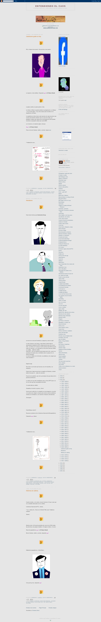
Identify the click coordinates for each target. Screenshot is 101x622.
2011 (61, 463)
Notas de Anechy (62, 324)
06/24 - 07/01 (64, 420)
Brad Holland (61, 202)
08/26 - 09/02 (64, 404)
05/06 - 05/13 (64, 431)
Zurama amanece (62, 367)
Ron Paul (32, 484)
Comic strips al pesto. (63, 218)
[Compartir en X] (29, 190)
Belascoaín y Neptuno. (63, 195)
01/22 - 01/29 (64, 454)
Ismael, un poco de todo (64, 277)
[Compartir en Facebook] (31, 190)
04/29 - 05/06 (64, 433)
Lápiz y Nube (61, 308)
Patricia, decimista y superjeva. (65, 330)
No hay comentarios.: (48, 188)
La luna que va (62, 288)
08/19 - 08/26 (64, 406)
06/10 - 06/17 (64, 423)
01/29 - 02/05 (64, 447)
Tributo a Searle (62, 357)
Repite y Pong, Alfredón (64, 341)
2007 (61, 470)
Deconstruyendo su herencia (65, 232)
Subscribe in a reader (63, 150)
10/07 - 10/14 (64, 394)
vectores (37, 484)
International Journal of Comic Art (66, 273)
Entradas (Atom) (35, 610)
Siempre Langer (62, 347)
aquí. (66, 100)
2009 (61, 467)
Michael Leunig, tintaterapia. (65, 315)
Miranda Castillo (62, 317)
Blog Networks (65, 132)
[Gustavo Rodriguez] (63, 64)
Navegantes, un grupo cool (64, 322)
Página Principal (42, 607)
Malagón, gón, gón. (63, 310)
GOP (45, 483)
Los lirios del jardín (63, 305)
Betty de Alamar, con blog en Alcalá (66, 197)
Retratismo (29, 200)
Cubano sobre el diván (63, 223)
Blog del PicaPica (62, 198)
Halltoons (61, 260)
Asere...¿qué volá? (63, 192)
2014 (61, 375)
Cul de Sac (61, 225)
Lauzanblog (61, 298)
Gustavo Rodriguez (62, 36)
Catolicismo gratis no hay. (33, 36)
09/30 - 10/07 (64, 396)
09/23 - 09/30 (64, 398)
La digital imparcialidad (63, 283)
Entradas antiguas (52, 607)
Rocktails (61, 342)
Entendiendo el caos (50, 6)
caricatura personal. (38, 482)
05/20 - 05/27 (64, 429)
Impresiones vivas (62, 267)
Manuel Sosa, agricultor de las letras (66, 312)
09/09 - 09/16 (64, 402)
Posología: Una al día (63, 337)
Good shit (61, 259)
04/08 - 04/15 (64, 435)
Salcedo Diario (62, 346)
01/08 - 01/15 (64, 458)
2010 (61, 465)
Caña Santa (61, 213)
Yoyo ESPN (61, 364)
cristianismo (36, 483)
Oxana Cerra (61, 329)
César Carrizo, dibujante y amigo (66, 227)
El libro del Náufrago (63, 109)
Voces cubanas (62, 362)
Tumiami (60, 359)
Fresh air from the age (63, 255)
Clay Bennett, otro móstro (64, 216)
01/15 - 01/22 (64, 456)
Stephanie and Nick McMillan (65, 349)
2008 (61, 468)
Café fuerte (61, 203)
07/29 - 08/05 (64, 412)
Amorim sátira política (63, 187)
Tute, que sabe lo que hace (64, 361)
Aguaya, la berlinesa (63, 178)
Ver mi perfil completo (64, 167)
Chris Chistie (29, 483)
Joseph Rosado (62, 282)
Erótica (60, 250)
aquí (50, 130)
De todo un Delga (62, 230)
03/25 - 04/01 (64, 439)
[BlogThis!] (28, 190)
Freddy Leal (61, 254)
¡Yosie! (60, 369)
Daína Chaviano (62, 228)
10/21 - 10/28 (64, 393)
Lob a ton (61, 303)
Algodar (60, 183)
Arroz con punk (62, 190)
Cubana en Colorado (63, 221)
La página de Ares (62, 290)
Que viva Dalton (62, 339)
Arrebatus (61, 188)
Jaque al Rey (61, 278)
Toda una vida (62, 354)
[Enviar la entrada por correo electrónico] (55, 188)
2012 (61, 379)
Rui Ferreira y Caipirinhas (64, 344)
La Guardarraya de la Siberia (65, 285)
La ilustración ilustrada (63, 287)
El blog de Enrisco (62, 242)
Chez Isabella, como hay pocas (65, 215)
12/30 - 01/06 (64, 381)
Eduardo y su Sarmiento (64, 235)
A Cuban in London (63, 175)
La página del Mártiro (63, 292)
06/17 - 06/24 (64, 421)
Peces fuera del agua (63, 332)
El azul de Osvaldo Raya (64, 238)
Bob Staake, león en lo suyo (65, 200)
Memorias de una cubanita (64, 314)
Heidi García (61, 262)
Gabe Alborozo (62, 257)
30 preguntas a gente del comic (65, 173)
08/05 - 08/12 (64, 410)
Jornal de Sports (62, 280)
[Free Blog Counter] (50, 620)
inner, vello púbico (62, 268)
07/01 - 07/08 (64, 418)
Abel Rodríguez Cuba (63, 176)
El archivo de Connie (63, 237)
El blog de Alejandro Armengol (65, 240)
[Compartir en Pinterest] (32, 190)
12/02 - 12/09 (64, 387)
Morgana (60, 319)
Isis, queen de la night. (63, 275)
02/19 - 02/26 (64, 445)
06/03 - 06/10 (64, 425)
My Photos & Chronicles (64, 320)
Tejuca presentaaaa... (63, 352)
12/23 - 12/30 (64, 383)
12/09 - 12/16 (64, 385)
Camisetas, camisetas (63, 208)
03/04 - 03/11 (64, 443)
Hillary (48, 483)
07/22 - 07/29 (64, 414)
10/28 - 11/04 (64, 391)
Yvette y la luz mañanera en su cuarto (67, 366)
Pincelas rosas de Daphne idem (65, 335)
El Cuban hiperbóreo (63, 245)
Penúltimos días (62, 334)
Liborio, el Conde (62, 300)
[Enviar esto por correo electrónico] (27, 190)
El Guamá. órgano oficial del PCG (66, 248)
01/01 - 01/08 (64, 460)
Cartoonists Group (49, 482)
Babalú (60, 193)
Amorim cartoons (62, 185)
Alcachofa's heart (62, 180)
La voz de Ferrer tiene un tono (65, 294)
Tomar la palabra (62, 356)
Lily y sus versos (62, 302)
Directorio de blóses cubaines (65, 233)
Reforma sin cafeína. (32, 491)
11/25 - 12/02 (64, 389)
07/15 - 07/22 (64, 416)
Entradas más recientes (31, 607)
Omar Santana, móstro (63, 327)
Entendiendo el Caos (66, 134)
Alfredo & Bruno (62, 181)
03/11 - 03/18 (64, 441)
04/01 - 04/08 (64, 437)
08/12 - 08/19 (64, 408)
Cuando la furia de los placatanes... (66, 220)
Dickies (42, 483)
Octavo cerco (61, 325)
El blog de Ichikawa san (64, 243)
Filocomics (61, 252)
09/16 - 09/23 (64, 400)
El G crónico (61, 247)
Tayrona (60, 351)
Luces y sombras (62, 307)
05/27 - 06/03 (64, 427)
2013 (61, 377)
